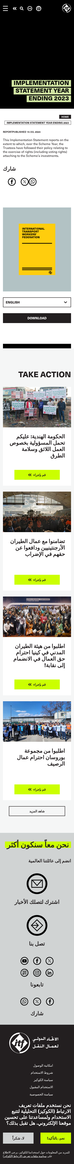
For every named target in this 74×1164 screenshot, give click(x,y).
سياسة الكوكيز (43, 1080)
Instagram (37, 973)
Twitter (49, 961)
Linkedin (49, 973)
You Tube (24, 961)
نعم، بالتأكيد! (56, 1138)
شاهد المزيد (37, 811)
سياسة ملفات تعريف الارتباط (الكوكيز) (25, 1156)
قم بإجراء (14, 8)
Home (65, 116)
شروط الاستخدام (42, 1072)
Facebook (37, 961)
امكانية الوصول (43, 1065)
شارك (9, 168)
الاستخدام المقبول (41, 1087)
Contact (37, 927)
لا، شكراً (18, 1138)
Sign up (37, 885)
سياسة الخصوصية (41, 1094)
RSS (24, 973)
